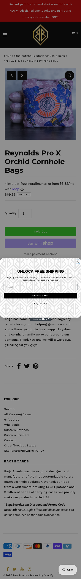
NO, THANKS (40, 304)
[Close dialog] (78, 261)
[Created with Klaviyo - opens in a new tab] (40, 319)
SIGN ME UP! (40, 295)
